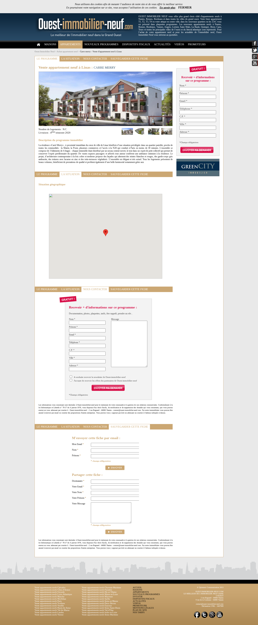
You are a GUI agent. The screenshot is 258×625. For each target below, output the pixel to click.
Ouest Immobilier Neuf (45, 51)
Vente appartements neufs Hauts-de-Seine (53, 608)
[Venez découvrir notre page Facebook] (197, 618)
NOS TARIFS (138, 612)
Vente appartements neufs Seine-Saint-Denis (101, 608)
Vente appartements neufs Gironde (50, 592)
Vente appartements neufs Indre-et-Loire (99, 612)
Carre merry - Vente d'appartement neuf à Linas (101, 51)
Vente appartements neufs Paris (48, 601)
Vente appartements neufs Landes (49, 612)
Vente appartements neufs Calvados (50, 587)
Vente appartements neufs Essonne (97, 605)
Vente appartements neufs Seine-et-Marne (100, 601)
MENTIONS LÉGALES (143, 608)
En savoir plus (167, 7)
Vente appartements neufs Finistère (97, 590)
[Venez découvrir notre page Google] (212, 618)
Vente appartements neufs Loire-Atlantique (53, 594)
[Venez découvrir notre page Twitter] (204, 618)
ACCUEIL (137, 587)
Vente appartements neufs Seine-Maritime (100, 614)
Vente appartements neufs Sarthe (96, 599)
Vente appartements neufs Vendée (49, 605)
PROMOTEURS (197, 44)
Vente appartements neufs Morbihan (50, 599)
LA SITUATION (70, 58)
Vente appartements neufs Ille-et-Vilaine (99, 592)
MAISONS (50, 44)
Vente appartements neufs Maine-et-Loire (100, 594)
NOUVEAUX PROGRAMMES (101, 44)
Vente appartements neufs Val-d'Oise (98, 610)
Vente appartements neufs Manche (49, 596)
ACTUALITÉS (162, 44)
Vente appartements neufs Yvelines (50, 603)
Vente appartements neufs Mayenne (97, 596)
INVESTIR (137, 596)
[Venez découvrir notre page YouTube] (219, 618)
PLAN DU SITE (140, 610)
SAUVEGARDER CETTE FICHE (129, 58)
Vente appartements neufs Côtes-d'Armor (52, 590)
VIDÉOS (179, 44)
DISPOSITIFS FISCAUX (136, 44)
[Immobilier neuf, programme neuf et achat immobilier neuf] (86, 39)
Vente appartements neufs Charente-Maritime (101, 587)
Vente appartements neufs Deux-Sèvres (99, 603)
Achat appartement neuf (67, 51)
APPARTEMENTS (70, 44)
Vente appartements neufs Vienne (49, 614)
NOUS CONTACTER (95, 58)
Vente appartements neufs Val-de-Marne (52, 610)
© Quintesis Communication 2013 (210, 587)
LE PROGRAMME (47, 58)
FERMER (185, 7)
